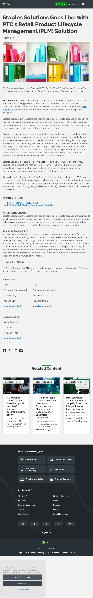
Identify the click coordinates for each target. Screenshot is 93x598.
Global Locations (60, 514)
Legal (20, 553)
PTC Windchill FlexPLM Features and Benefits (30, 205)
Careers (21, 509)
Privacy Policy (43, 553)
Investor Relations (61, 496)
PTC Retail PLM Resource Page (22, 203)
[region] (22, 578)
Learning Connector (26, 505)
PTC (39, 100)
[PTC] (46, 543)
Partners (56, 505)
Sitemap (55, 553)
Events (56, 509)
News (55, 500)
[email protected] (13, 306)
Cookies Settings (68, 553)
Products (22, 500)
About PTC (23, 496)
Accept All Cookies (22, 577)
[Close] (41, 564)
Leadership (23, 514)
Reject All (22, 583)
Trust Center (30, 553)
